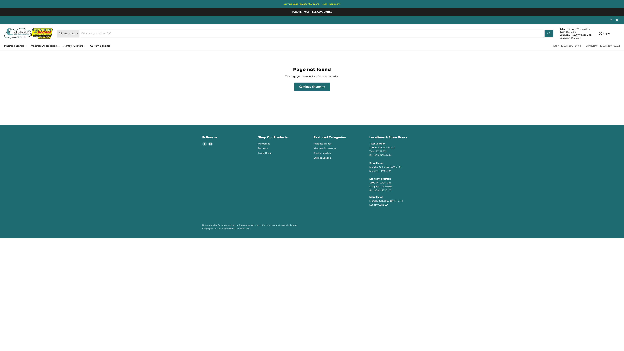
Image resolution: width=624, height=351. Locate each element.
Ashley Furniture (74, 46)
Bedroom (263, 148)
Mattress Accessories (44, 46)
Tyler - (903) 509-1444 (566, 46)
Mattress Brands (14, 46)
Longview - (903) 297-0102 (603, 46)
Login (606, 33)
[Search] (549, 33)
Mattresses (264, 143)
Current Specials (100, 46)
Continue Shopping (312, 87)
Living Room (265, 153)
